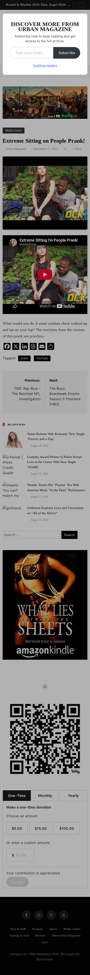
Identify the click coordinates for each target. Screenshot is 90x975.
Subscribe (67, 53)
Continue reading (45, 65)
